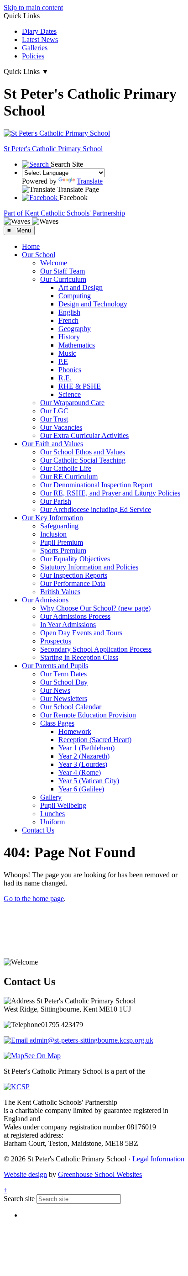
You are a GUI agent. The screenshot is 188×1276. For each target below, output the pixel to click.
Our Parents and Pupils (55, 666)
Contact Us (38, 830)
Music (67, 353)
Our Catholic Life (65, 468)
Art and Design (80, 287)
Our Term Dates (63, 674)
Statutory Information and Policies (89, 567)
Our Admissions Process (75, 616)
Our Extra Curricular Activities (84, 435)
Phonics (69, 370)
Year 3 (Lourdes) (82, 764)
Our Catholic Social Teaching (82, 460)
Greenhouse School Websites (100, 1174)
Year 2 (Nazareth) (84, 756)
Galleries (34, 48)
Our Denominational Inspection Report (96, 485)
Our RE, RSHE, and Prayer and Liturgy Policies (110, 493)
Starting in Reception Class (79, 657)
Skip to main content (33, 7)
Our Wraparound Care (72, 402)
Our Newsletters (63, 698)
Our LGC (54, 411)
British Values (60, 592)
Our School (38, 254)
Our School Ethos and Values (82, 452)
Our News (55, 690)
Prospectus (55, 641)
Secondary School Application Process (95, 649)
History (69, 337)
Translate (90, 181)
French (68, 320)
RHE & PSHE (79, 386)
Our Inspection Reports (73, 575)
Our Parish (55, 501)
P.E (63, 361)
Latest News (40, 39)
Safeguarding (59, 526)
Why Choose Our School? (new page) (95, 608)
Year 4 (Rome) (79, 772)
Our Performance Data (72, 583)
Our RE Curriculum (69, 476)
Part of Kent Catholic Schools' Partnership (64, 213)
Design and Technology (92, 304)
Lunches (52, 813)
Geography (74, 328)
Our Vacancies (61, 427)
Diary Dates (39, 31)
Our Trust (54, 419)
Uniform (52, 822)
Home (31, 246)
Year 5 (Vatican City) (88, 781)
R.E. (65, 378)
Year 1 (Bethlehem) (86, 748)
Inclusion (53, 534)
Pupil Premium (61, 542)
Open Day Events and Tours (81, 633)
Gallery (51, 797)
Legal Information (158, 1159)
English (69, 312)
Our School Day (64, 682)
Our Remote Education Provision (88, 715)
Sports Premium (63, 550)
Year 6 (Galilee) (81, 789)
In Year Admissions (68, 624)
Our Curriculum (63, 279)
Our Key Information (52, 518)
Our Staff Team (62, 271)
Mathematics (76, 345)
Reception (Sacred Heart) (94, 739)
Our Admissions (45, 600)
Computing (74, 296)
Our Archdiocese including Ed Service (95, 509)
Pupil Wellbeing (63, 805)
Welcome (53, 263)
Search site (19, 1198)
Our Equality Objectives (75, 559)
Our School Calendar (70, 707)
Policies (33, 56)
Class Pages (57, 723)
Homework (74, 731)
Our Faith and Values (52, 444)
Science (69, 394)
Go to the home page (34, 898)
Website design (25, 1174)
